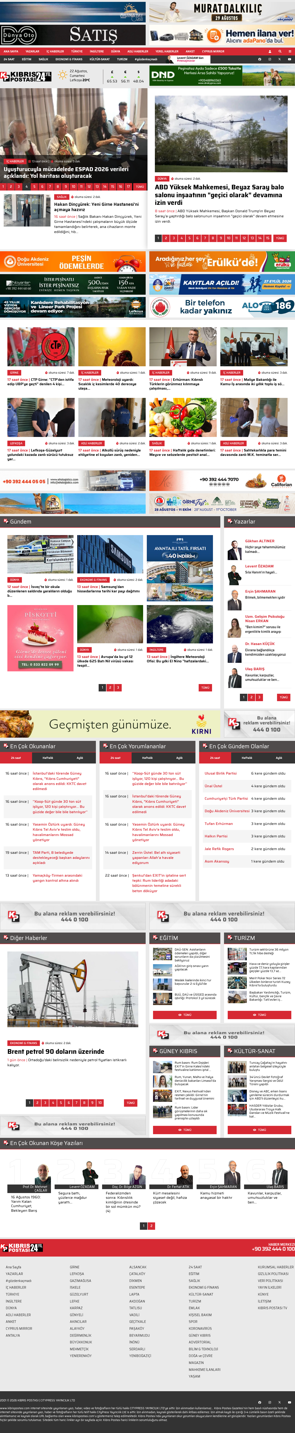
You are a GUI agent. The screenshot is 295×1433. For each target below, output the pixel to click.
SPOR (193, 1321)
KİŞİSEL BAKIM (200, 1315)
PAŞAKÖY (136, 1328)
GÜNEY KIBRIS (200, 1335)
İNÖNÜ (134, 1342)
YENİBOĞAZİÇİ (140, 1355)
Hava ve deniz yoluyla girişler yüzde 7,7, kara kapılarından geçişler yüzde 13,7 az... (269, 967)
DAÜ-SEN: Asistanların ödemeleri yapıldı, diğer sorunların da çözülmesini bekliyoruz (192, 955)
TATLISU (135, 1308)
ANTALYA (13, 1335)
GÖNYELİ (76, 1315)
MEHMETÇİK (79, 1349)
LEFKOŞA (77, 1273)
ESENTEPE (137, 1287)
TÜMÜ (140, 187)
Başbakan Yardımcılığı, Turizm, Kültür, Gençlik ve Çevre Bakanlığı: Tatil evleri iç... (270, 996)
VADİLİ (134, 1315)
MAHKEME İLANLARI (205, 1369)
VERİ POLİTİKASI (270, 1280)
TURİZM (122, 59)
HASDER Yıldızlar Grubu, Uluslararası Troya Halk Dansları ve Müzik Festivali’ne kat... (269, 1111)
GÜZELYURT (79, 1294)
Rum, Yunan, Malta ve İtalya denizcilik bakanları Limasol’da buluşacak (195, 1081)
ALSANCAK (137, 1267)
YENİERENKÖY (81, 1355)
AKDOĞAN (137, 1301)
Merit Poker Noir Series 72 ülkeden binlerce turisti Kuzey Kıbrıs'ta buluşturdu (269, 982)
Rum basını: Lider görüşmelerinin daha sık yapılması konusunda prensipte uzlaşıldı (191, 1113)
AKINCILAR (78, 1321)
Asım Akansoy (217, 861)
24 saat (16, 758)
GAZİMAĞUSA (80, 1280)
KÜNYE (263, 1294)
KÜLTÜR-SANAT (100, 59)
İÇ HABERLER (55, 51)
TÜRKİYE (77, 51)
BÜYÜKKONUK (81, 1342)
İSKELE (75, 1287)
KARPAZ (76, 1308)
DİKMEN (135, 1280)
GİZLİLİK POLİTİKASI (273, 1273)
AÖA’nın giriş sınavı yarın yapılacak (192, 967)
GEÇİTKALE (137, 1321)
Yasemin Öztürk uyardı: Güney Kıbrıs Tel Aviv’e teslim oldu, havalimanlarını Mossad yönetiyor (59, 832)
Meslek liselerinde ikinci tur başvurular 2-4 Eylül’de (193, 982)
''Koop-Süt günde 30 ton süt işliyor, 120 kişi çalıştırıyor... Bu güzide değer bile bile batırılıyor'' (60, 807)
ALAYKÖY (77, 1328)
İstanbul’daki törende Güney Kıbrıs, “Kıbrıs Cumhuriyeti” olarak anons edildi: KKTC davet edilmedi (59, 781)
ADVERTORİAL (200, 1342)
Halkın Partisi (216, 836)
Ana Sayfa (13, 1267)
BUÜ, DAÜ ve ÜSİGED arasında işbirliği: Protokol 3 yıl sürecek (195, 996)
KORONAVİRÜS (200, 1328)
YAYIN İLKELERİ (269, 1287)
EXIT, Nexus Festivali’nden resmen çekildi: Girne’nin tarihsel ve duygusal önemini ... (194, 1097)
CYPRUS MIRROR (213, 51)
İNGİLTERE (97, 51)
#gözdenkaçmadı (146, 59)
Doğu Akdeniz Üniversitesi (227, 811)
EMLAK (194, 1308)
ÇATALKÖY (137, 1273)
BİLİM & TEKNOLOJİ (203, 1349)
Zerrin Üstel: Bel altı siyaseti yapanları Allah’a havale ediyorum (156, 858)
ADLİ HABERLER (137, 51)
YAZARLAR (32, 51)
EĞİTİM (26, 59)
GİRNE (74, 1267)
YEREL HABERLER (167, 51)
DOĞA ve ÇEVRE (200, 1355)
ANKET (190, 51)
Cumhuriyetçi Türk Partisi (226, 798)
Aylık (80, 758)
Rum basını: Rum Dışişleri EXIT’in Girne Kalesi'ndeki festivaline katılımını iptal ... (193, 1066)
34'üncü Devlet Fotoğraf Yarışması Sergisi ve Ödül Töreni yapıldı (266, 1081)
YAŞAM (194, 1376)
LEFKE (74, 1301)
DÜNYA (115, 51)
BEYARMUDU (139, 1335)
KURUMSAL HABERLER (276, 1267)
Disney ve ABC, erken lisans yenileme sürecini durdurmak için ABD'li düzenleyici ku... (269, 1095)
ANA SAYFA (11, 51)
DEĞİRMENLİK (80, 1335)
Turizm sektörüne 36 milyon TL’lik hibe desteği (269, 951)
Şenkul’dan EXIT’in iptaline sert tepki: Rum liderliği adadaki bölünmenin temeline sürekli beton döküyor (159, 883)
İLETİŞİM (264, 1301)
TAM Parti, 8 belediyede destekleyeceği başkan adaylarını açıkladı (61, 858)
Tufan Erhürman (219, 823)
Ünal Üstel (213, 786)
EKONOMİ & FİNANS (69, 59)
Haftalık (48, 758)
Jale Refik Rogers (219, 848)
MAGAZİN (196, 1362)
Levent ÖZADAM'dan (190, 59)
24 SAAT (9, 59)
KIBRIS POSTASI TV (272, 1308)
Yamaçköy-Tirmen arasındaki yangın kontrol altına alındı (57, 878)
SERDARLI (137, 1349)
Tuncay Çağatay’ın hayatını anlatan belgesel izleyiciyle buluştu (268, 1066)
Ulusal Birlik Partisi (221, 773)
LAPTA (134, 1294)
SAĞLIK (43, 59)
